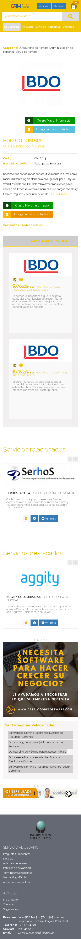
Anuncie (43, 6)
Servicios (41, 26)
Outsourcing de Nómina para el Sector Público (37, 751)
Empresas (68, 26)
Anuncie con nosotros (16, 882)
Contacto (58, 6)
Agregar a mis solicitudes (53, 129)
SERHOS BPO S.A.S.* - (40, 493)
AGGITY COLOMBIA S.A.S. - (38, 598)
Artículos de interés (15, 863)
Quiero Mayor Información (53, 120)
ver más (21, 285)
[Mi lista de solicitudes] (74, 6)
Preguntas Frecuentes (16, 854)
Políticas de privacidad (17, 868)
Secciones (12, 26)
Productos (27, 26)
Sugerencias (10, 909)
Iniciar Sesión (11, 899)
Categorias (54, 26)
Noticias (8, 858)
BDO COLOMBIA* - (36, 288)
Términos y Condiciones (17, 872)
